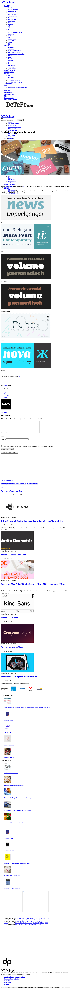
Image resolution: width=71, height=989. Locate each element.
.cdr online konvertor (13, 79)
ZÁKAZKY (10, 42)
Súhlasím (62, 987)
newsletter (7, 982)
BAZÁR (6, 86)
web (9, 27)
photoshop (10, 57)
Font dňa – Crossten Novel (12, 647)
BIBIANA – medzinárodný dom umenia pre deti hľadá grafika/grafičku (32, 521)
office (9, 63)
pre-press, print (12, 19)
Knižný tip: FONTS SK (9, 745)
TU (19, 376)
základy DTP (11, 47)
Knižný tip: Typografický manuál (12, 888)
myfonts (6, 385)
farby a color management (14, 12)
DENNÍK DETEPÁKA (10, 70)
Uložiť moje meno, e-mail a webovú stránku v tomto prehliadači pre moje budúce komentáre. (28, 446)
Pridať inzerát (9, 98)
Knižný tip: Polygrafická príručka (12, 875)
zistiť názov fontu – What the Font (16, 82)
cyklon (6, 919)
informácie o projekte (11, 979)
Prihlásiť (7, 90)
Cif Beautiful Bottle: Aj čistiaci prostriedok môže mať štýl (17, 797)
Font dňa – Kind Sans (10, 618)
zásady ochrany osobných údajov (15, 977)
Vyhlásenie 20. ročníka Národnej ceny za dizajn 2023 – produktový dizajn (33, 584)
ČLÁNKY (6, 6)
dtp (8, 17)
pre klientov (11, 49)
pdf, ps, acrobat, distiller (14, 50)
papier (9, 22)
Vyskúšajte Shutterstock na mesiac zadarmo (14, 822)
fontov (25, 186)
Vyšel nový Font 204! (9, 757)
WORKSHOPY (8, 84)
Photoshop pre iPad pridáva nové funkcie (19, 677)
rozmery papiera (12, 67)
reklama (7, 981)
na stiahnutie (11, 34)
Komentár (4, 433)
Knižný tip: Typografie (9, 850)
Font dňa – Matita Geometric (13, 555)
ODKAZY (6, 74)
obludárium (11, 35)
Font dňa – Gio (7, 732)
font (5, 392)
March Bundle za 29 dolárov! (11, 773)
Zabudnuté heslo (9, 94)
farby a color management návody (16, 54)
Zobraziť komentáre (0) (9, 452)
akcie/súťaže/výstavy (13, 9)
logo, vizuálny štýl (12, 16)
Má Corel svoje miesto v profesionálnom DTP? (28, 919)
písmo (5, 397)
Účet (5, 96)
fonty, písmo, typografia (14, 52)
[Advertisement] (35, 467)
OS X (9, 62)
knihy (9, 26)
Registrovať (8, 92)
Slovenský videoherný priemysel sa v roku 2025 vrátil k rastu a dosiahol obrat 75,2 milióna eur (27, 707)
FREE (9, 44)
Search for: (4, 118)
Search (20, 120)
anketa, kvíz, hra (12, 11)
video (9, 37)
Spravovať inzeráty (10, 100)
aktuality (10, 8)
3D (8, 29)
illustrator (10, 59)
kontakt (6, 984)
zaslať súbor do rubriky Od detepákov (17, 87)
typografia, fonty (12, 14)
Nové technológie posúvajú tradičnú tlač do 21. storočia (17, 810)
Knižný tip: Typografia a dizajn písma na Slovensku (16, 863)
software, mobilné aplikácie (15, 32)
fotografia (10, 24)
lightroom (10, 60)
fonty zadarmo (11, 65)
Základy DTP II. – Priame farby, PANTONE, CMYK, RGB (32, 918)
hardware (10, 30)
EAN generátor (11, 75)
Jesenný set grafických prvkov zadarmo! (14, 785)
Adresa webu (4, 443)
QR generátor (11, 77)
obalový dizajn (11, 21)
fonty (5, 394)
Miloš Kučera (8, 137)
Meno (3, 436)
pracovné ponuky (12, 39)
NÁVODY (7, 45)
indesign (10, 55)
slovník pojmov (11, 68)
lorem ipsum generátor (13, 80)
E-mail (3, 439)
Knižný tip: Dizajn (8, 720)
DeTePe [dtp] (8, 2)
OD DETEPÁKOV (9, 72)
